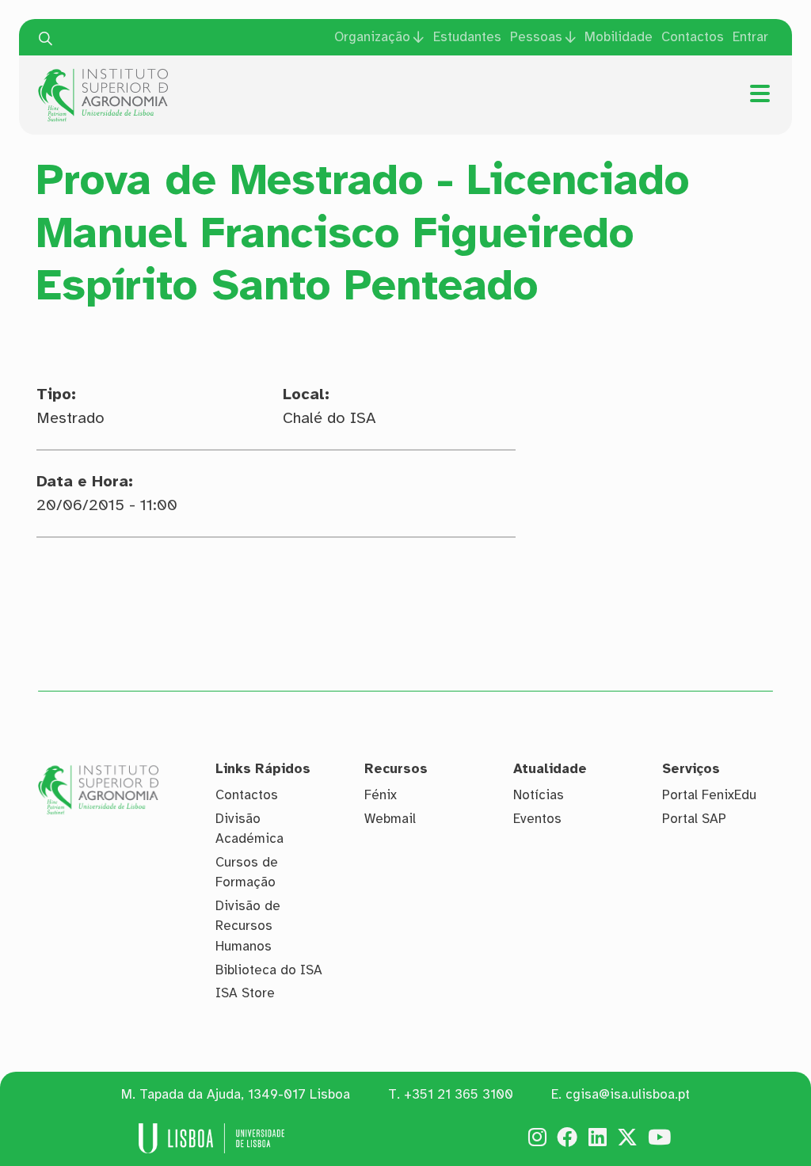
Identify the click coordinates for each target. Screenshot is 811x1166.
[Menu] (760, 93)
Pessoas (536, 37)
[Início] (103, 74)
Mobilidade (618, 37)
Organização (372, 37)
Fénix (380, 795)
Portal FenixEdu (709, 795)
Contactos (692, 37)
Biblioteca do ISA (268, 970)
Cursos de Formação (246, 872)
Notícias (538, 795)
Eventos (537, 818)
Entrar (750, 37)
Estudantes (467, 37)
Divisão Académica (249, 829)
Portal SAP (694, 818)
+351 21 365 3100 (458, 1094)
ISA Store (245, 993)
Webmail (390, 818)
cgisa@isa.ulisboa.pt (627, 1094)
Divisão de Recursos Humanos (247, 926)
